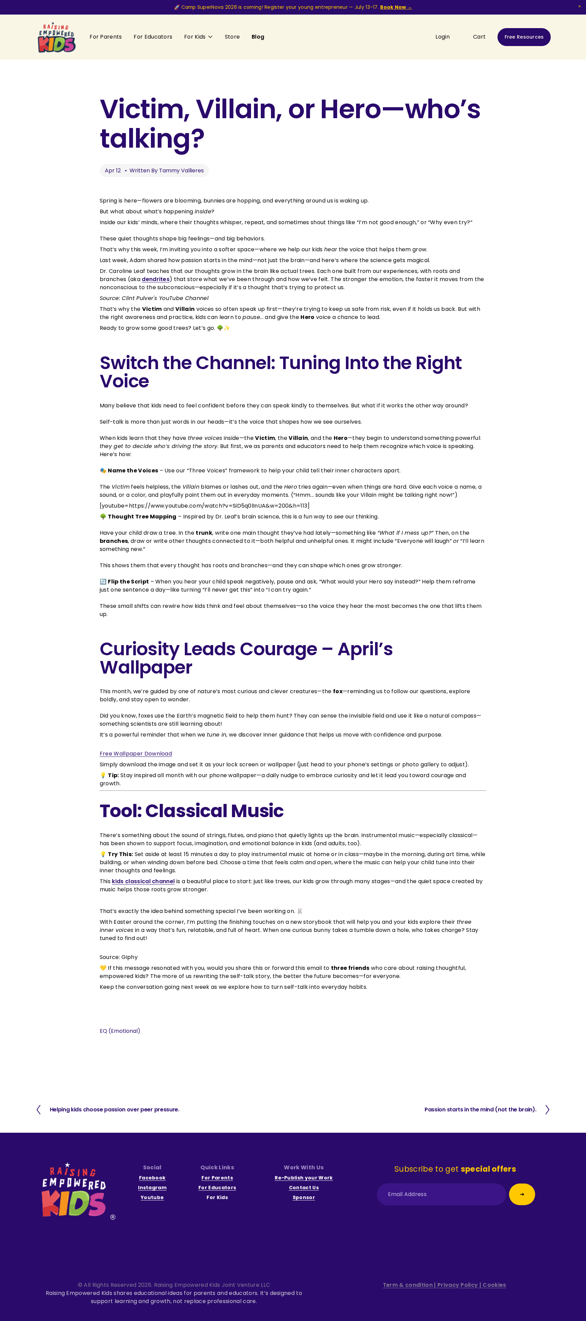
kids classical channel (143, 881)
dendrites (156, 279)
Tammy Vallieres (181, 170)
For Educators (153, 37)
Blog (258, 37)
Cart (479, 37)
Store (232, 37)
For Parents (106, 37)
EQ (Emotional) (120, 1031)
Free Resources (524, 37)
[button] (579, 6)
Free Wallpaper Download (136, 754)
